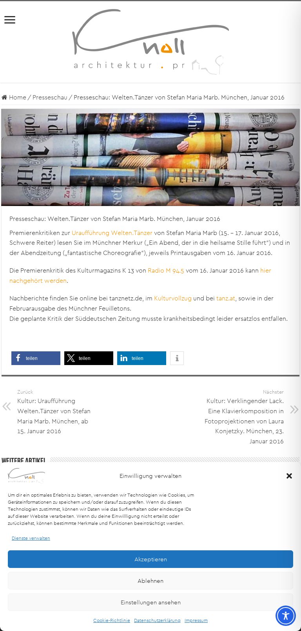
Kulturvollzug (173, 298)
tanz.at (225, 298)
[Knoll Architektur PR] (150, 41)
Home (16, 97)
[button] (289, 476)
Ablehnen (150, 580)
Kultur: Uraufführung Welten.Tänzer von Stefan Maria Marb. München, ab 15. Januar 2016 (54, 412)
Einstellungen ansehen (151, 602)
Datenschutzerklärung (157, 620)
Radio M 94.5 (166, 270)
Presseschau (50, 97)
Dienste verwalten (31, 538)
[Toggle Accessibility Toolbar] (285, 615)
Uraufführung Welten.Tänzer (112, 233)
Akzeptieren (150, 559)
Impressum (196, 620)
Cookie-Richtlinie (111, 620)
